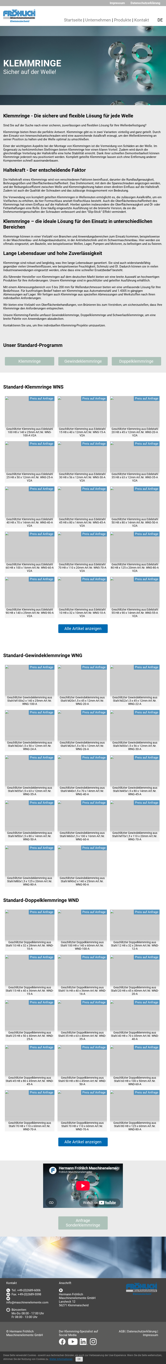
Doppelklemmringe (136, 361)
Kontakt (141, 20)
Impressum (117, 3)
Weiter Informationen (60, 1359)
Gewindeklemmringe (83, 361)
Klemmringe (29, 361)
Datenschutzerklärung (145, 3)
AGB (122, 1331)
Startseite (73, 20)
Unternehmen (98, 20)
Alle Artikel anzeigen (82, 628)
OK (79, 1359)
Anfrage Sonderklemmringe (83, 1223)
